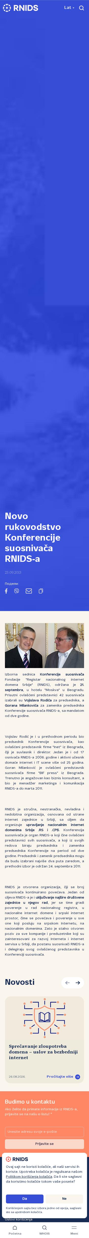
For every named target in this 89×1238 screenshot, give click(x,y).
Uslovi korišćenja (18, 1219)
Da (24, 1198)
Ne (64, 1198)
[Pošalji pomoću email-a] (29, 591)
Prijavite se (44, 1144)
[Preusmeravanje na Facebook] (6, 591)
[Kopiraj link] (41, 591)
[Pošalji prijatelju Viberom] (16, 591)
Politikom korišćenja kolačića (29, 1176)
